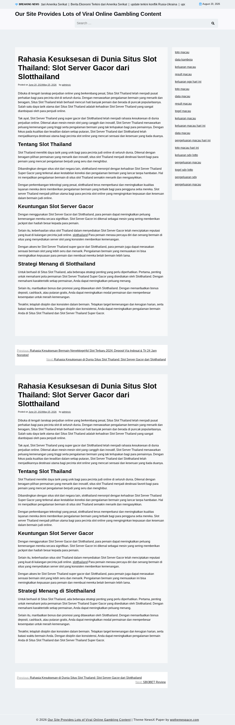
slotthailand (80, 235)
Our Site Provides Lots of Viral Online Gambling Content (88, 14)
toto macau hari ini (187, 147)
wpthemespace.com (184, 719)
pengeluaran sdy (186, 177)
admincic (66, 85)
